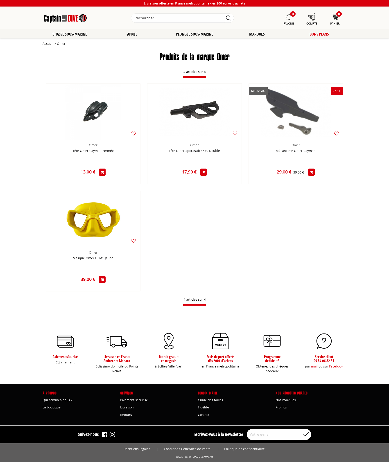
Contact (203, 414)
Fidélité (203, 407)
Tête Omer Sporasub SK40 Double (194, 151)
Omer (93, 145)
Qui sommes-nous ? (57, 400)
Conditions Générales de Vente (187, 449)
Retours (126, 414)
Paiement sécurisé (134, 400)
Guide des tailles (210, 400)
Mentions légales (137, 449)
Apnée (132, 34)
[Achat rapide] (102, 172)
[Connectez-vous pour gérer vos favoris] (134, 133)
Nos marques (286, 400)
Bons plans (319, 34)
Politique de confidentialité (244, 449)
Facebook (336, 366)
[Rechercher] (228, 18)
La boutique (52, 407)
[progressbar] (194, 77)
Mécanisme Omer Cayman (296, 151)
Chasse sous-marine (69, 34)
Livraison (127, 407)
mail (314, 366)
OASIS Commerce (203, 456)
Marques (257, 34)
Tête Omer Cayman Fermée (93, 151)
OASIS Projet (183, 456)
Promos (281, 407)
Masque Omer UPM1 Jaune (93, 258)
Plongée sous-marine (194, 34)
